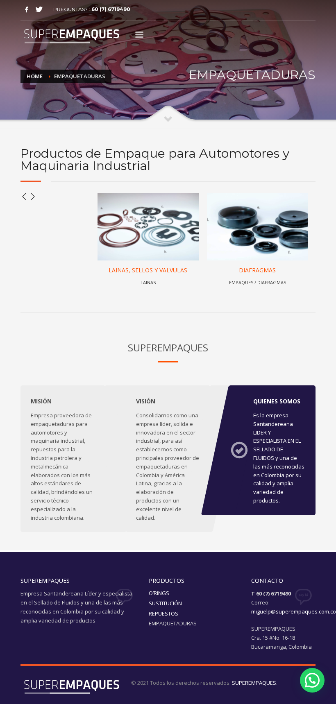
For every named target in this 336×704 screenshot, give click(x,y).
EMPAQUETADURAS (173, 623)
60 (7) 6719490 (110, 9)
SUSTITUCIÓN (165, 603)
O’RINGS (159, 593)
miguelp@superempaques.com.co (293, 611)
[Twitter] (39, 9)
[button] (312, 680)
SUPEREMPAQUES (254, 682)
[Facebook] (26, 9)
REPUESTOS (163, 613)
